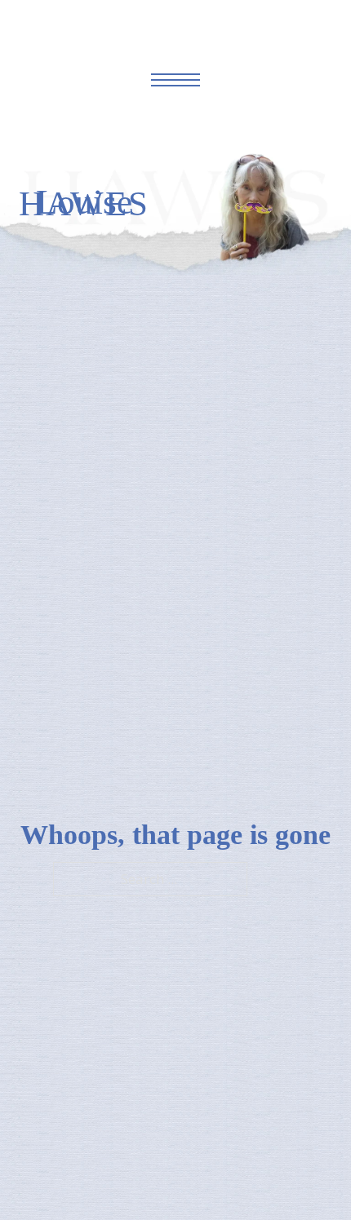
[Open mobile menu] (175, 79)
